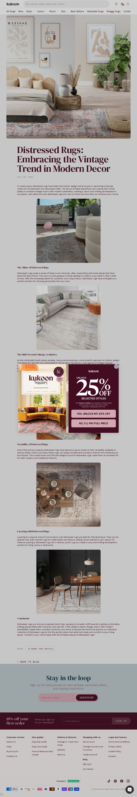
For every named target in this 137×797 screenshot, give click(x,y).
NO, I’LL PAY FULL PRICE (93, 423)
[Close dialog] (116, 366)
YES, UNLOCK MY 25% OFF (93, 413)
